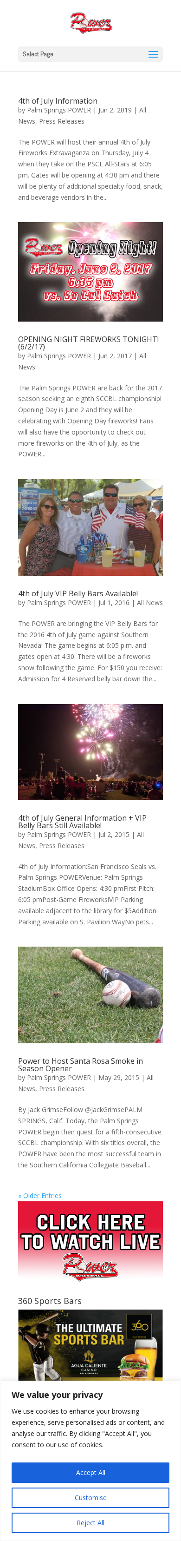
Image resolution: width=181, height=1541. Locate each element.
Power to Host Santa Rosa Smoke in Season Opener (80, 1064)
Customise (91, 1497)
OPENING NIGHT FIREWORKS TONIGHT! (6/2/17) (88, 343)
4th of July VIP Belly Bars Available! (78, 593)
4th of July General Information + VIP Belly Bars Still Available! (82, 821)
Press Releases (61, 121)
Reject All (90, 1522)
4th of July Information (57, 101)
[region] (90, 1461)
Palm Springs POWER (59, 109)
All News (150, 602)
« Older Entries (40, 1195)
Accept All (90, 1472)
